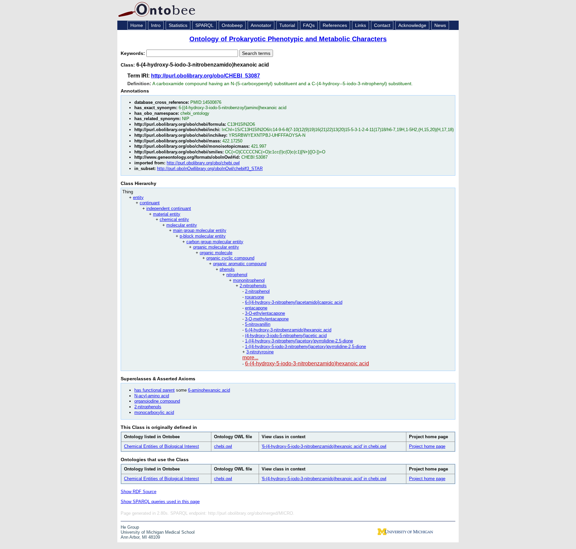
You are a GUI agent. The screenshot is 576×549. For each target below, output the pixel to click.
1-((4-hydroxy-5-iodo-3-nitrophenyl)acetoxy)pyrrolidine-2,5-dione (305, 346)
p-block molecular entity (203, 236)
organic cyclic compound (230, 258)
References (335, 25)
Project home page (427, 446)
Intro (156, 25)
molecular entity (181, 225)
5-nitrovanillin (257, 324)
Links (360, 25)
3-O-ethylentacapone (265, 313)
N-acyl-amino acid (151, 395)
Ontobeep (232, 25)
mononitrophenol (249, 280)
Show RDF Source (138, 491)
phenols (227, 269)
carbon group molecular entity (214, 241)
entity (138, 197)
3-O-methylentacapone (267, 318)
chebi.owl (223, 446)
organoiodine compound (157, 401)
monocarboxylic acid (154, 412)
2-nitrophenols (253, 285)
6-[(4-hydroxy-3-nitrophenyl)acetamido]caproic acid (293, 302)
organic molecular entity (216, 247)
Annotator (261, 25)
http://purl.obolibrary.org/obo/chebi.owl (203, 162)
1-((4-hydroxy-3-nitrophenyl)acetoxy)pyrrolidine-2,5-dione (299, 340)
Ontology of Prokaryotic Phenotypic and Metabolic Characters (288, 39)
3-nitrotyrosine (260, 351)
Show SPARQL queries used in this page (160, 501)
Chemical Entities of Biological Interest (161, 446)
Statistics (178, 25)
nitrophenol (236, 274)
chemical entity (174, 219)
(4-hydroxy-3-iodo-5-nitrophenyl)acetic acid (286, 335)
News (440, 25)
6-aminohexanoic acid (209, 390)
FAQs (309, 25)
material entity (166, 214)
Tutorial (287, 25)
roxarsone (254, 296)
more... (250, 357)
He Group (130, 527)
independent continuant (168, 208)
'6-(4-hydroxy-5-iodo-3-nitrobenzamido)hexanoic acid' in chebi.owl (324, 446)
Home (136, 25)
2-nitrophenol (257, 291)
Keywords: (133, 53)
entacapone (256, 307)
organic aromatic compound (239, 263)
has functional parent (154, 390)
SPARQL (204, 25)
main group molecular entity (199, 230)
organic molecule (216, 252)
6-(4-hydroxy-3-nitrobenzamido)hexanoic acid (288, 329)
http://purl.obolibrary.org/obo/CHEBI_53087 (205, 76)
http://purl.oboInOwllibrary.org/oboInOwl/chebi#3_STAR (210, 168)
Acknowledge (412, 25)
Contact (382, 25)
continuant (150, 202)
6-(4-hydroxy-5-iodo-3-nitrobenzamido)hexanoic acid (307, 363)
